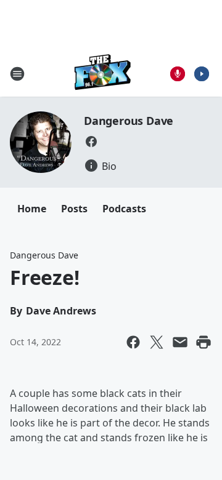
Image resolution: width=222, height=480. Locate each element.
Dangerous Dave (128, 120)
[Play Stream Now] (201, 73)
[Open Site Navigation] (17, 73)
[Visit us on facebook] (91, 141)
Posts (74, 208)
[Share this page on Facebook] (133, 342)
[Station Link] (102, 74)
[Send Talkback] (177, 73)
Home (31, 208)
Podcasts (124, 208)
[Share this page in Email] (180, 342)
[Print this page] (203, 342)
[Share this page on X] (156, 342)
